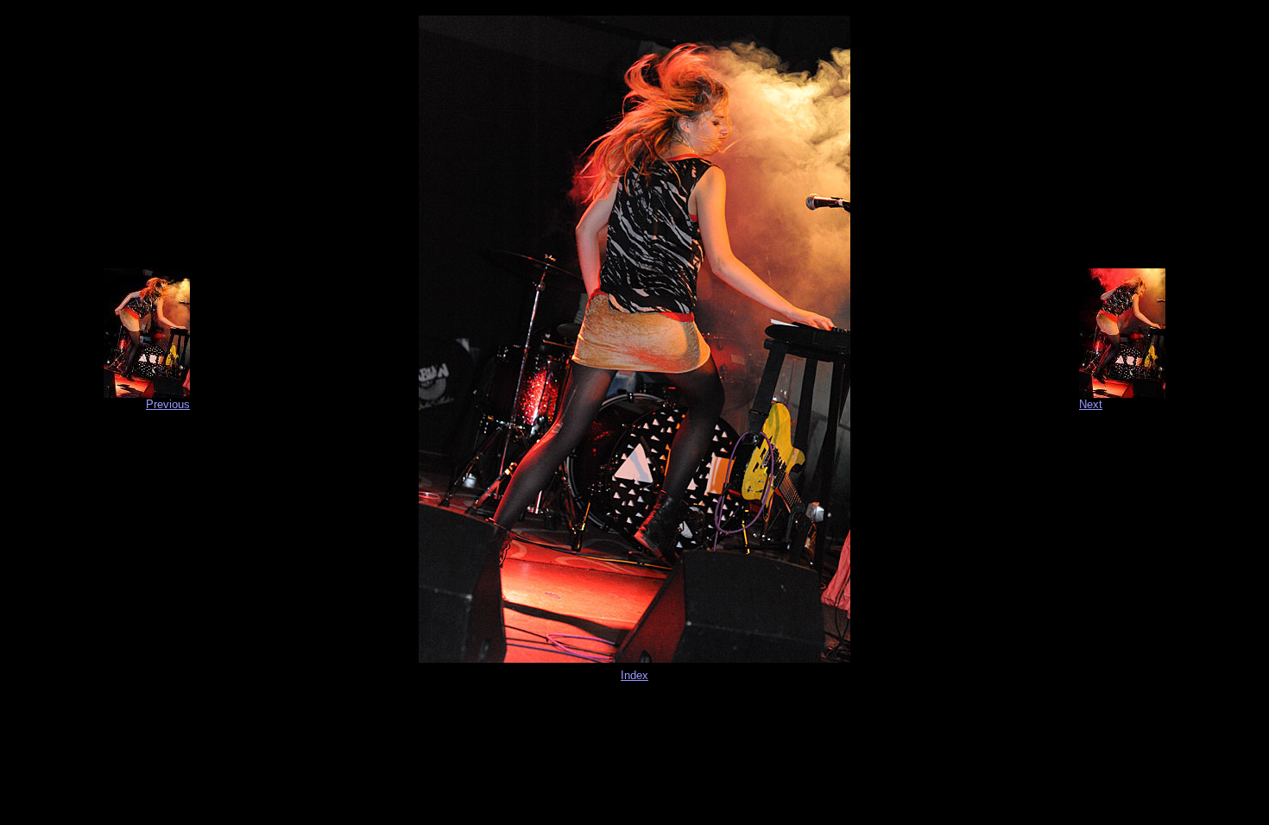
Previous (168, 404)
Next (1090, 404)
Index (634, 675)
